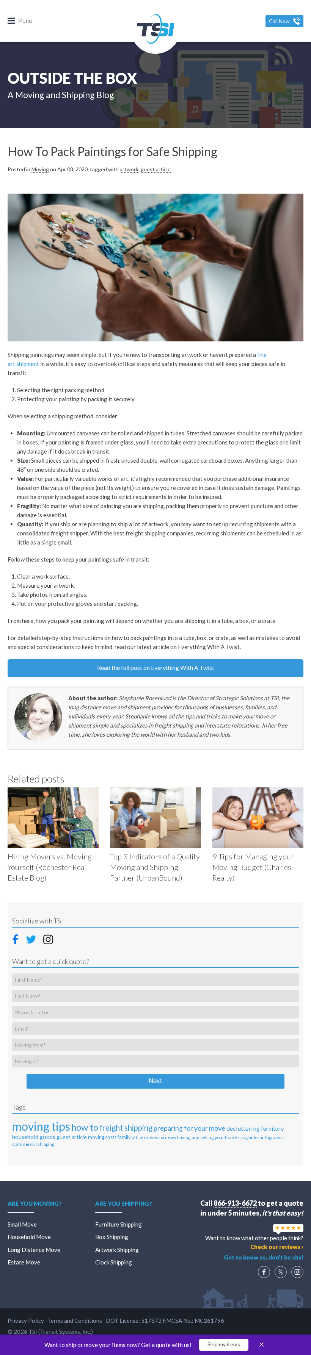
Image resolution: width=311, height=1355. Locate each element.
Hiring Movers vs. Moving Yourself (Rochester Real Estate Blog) (50, 867)
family (124, 1137)
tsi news (167, 1137)
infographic (272, 1137)
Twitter (31, 939)
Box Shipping (111, 1236)
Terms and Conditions (75, 1320)
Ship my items (223, 1344)
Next (155, 1080)
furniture (272, 1128)
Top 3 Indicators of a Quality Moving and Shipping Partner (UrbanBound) (155, 867)
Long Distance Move (34, 1249)
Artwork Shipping (117, 1249)
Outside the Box (72, 78)
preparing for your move (189, 1128)
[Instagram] (297, 1272)
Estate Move (24, 1262)
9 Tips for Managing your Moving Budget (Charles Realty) (253, 867)
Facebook (17, 938)
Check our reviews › (276, 1246)
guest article (156, 169)
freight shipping (125, 1127)
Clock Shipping (113, 1262)
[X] (281, 1272)
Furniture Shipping (118, 1224)
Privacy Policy (26, 1320)
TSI (155, 29)
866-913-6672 (235, 1203)
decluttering (243, 1128)
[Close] (261, 1344)
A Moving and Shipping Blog (61, 94)
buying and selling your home (207, 1137)
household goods (33, 1136)
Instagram (48, 939)
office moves (145, 1137)
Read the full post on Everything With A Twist (155, 667)
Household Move (29, 1236)
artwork (129, 169)
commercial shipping (33, 1144)
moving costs (102, 1137)
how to (84, 1127)
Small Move (22, 1224)
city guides (249, 1137)
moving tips (41, 1126)
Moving (40, 169)
